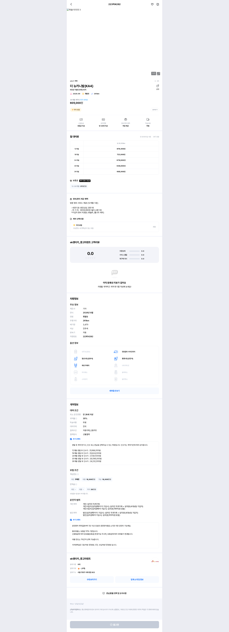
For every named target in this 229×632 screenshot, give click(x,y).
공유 (157, 89)
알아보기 (154, 110)
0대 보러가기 (92, 579)
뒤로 (71, 4)
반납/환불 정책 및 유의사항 (116, 593)
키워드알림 (158, 4)
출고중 (116, 624)
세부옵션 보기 (114, 391)
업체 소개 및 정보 (137, 579)
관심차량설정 (152, 4)
